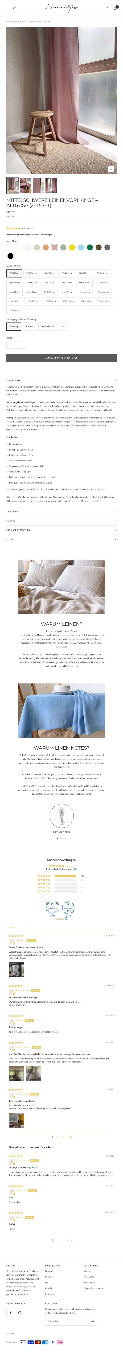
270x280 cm (103, 291)
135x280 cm (102, 273)
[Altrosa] (54, 248)
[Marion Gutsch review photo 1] (16, 1120)
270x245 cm (67, 291)
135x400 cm (32, 291)
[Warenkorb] (115, 8)
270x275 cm (85, 291)
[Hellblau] (81, 248)
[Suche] (14, 8)
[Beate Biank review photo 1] (16, 969)
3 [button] (63, 1137)
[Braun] (98, 248)
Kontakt (48, 1288)
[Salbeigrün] (63, 248)
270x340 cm (104, 301)
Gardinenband (47, 326)
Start (8, 22)
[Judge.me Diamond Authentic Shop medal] (52, 907)
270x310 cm (51, 301)
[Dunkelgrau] (107, 248)
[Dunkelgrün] (90, 248)
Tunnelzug (13, 326)
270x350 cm (14, 310)
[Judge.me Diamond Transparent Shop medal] (68, 907)
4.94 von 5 (70, 865)
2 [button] (57, 1137)
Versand (10, 521)
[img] (16, 935)
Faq (46, 1282)
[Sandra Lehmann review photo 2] (33, 1073)
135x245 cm (49, 273)
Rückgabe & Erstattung (18, 530)
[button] (13, 228)
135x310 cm (49, 282)
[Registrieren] (92, 1321)
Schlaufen (30, 326)
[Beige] (37, 248)
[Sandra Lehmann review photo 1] (16, 1073)
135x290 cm (14, 282)
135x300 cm (32, 282)
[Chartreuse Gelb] (72, 248)
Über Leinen (89, 1276)
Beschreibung (13, 380)
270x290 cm (14, 301)
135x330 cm (84, 282)
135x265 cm (67, 273)
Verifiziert (59, 918)
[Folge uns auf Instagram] (19, 1312)
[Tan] (46, 248)
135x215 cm (14, 273)
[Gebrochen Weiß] (19, 248)
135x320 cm (67, 282)
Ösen (63, 326)
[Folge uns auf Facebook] (10, 1312)
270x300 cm (33, 301)
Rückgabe (49, 1276)
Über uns (88, 1270)
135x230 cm (31, 273)
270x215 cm (49, 291)
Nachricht (70, 489)
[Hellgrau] (28, 248)
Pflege (9, 539)
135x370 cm (14, 291)
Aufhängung (12, 511)
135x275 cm (84, 273)
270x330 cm (86, 301)
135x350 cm (102, 282)
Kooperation (89, 1282)
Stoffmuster (86, 501)
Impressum (50, 1294)
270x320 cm (68, 301)
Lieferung (49, 1270)
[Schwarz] (10, 256)
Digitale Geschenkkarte (93, 1288)
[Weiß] (10, 248)
